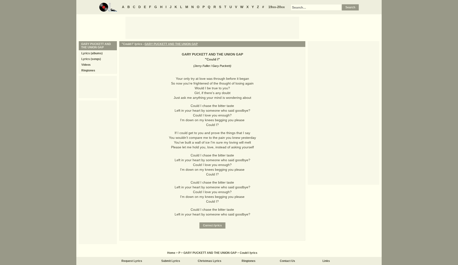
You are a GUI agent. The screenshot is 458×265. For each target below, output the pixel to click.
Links (326, 261)
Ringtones (88, 70)
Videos (86, 64)
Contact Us (287, 261)
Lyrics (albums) (92, 53)
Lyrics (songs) (91, 59)
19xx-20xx (276, 7)
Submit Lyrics (170, 261)
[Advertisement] (212, 27)
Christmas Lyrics (209, 261)
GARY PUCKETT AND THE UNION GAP (171, 44)
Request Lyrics (131, 261)
